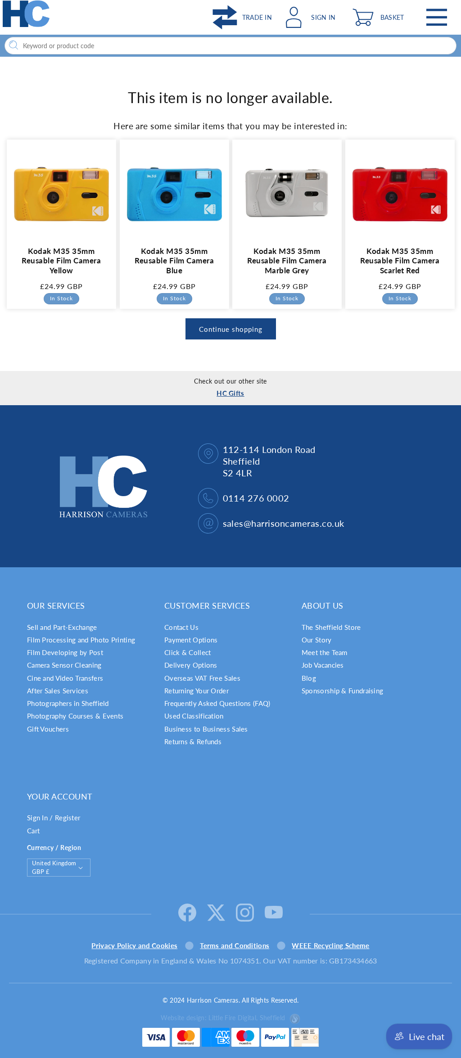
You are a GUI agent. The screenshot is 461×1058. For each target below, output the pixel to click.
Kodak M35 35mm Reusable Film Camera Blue (174, 260)
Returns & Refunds (192, 741)
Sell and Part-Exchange (62, 627)
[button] (380, 17)
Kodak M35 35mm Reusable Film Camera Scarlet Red (399, 260)
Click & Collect (187, 652)
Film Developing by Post (65, 652)
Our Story (317, 640)
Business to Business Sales (206, 729)
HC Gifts (230, 393)
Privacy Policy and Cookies (134, 945)
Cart (33, 831)
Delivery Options (190, 665)
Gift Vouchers (48, 729)
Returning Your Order (196, 691)
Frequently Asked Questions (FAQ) (217, 703)
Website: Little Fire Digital (223, 1018)
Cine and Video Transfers (65, 678)
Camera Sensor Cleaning (64, 665)
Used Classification (194, 716)
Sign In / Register (53, 818)
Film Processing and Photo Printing (81, 640)
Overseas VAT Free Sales (202, 678)
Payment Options (191, 640)
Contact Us (181, 627)
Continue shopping (230, 329)
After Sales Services (57, 691)
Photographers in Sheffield (68, 703)
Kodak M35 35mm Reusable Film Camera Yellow (61, 260)
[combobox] (230, 45)
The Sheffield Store (331, 627)
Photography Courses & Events (75, 716)
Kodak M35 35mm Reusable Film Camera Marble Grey (286, 260)
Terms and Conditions (234, 945)
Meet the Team (325, 652)
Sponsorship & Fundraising (343, 691)
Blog (309, 678)
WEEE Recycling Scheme (330, 945)
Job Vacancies (323, 665)
